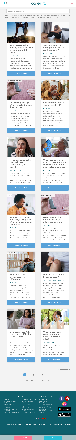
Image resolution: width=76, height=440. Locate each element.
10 (27, 381)
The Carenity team (9, 402)
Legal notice (25, 406)
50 (48, 381)
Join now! (23, 437)
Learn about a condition (46, 402)
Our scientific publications (11, 412)
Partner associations (9, 406)
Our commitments (9, 414)
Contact (24, 410)
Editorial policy (26, 402)
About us (6, 399)
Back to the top (66, 369)
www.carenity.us (13, 425)
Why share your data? (10, 401)
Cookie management (28, 409)
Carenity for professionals (29, 412)
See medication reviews (45, 404)
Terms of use (25, 407)
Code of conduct (26, 404)
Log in (53, 437)
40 (43, 381)
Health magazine (44, 399)
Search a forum (43, 401)
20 (32, 381)
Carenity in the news (27, 401)
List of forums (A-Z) (44, 406)
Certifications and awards (29, 399)
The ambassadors (9, 404)
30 (38, 381)
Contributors (7, 407)
